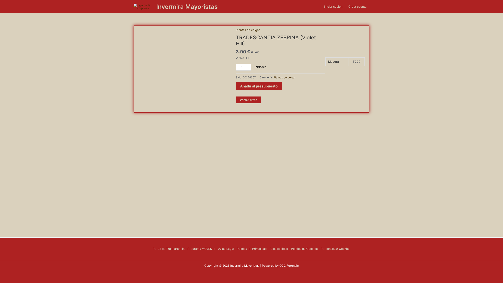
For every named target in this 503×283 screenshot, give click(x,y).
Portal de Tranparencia (168, 249)
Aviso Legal (226, 249)
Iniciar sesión (333, 6)
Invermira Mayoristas (187, 6)
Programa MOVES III (201, 249)
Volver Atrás (248, 100)
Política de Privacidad (252, 249)
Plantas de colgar (248, 30)
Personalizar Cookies (335, 249)
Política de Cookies (304, 249)
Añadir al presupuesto (259, 86)
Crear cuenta (357, 6)
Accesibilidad (279, 249)
